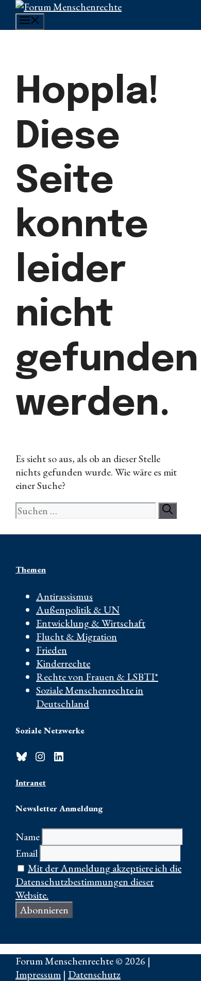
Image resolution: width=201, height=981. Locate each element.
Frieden (51, 650)
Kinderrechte (63, 663)
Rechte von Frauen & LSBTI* (97, 676)
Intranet (30, 782)
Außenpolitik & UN (78, 609)
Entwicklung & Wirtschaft (90, 623)
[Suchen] (167, 510)
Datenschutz (94, 974)
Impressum (38, 974)
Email (26, 853)
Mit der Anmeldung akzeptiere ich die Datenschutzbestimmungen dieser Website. (98, 881)
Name (27, 836)
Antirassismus (64, 596)
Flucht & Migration (76, 636)
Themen (30, 569)
